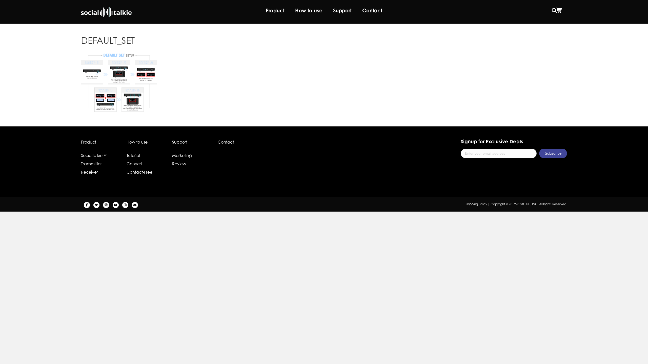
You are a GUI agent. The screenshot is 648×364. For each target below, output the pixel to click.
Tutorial (133, 155)
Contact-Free (139, 172)
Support (342, 10)
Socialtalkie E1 (94, 155)
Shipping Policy (476, 204)
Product (275, 10)
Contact (372, 10)
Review (179, 163)
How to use (308, 10)
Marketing (182, 155)
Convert (134, 163)
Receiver (89, 172)
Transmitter (91, 163)
